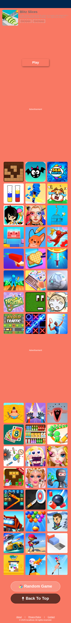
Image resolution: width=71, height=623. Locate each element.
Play (35, 62)
